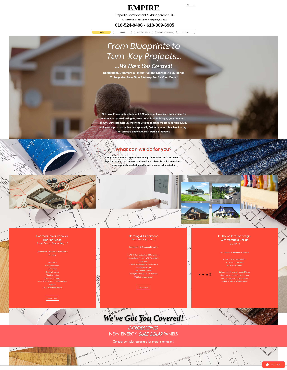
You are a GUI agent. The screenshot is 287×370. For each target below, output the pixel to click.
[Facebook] (218, 363)
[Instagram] (210, 274)
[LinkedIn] (206, 274)
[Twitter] (203, 274)
